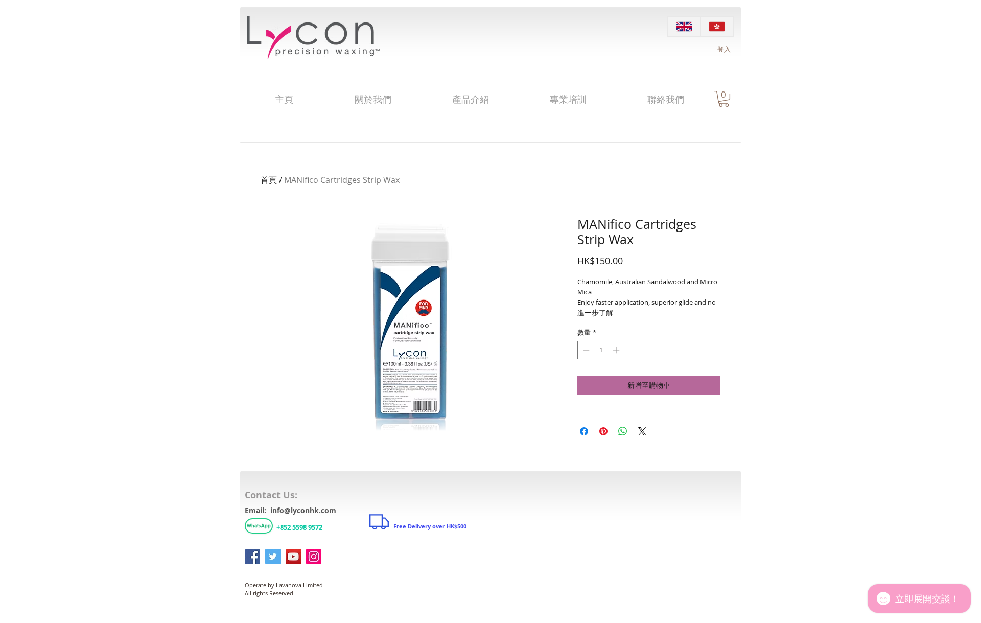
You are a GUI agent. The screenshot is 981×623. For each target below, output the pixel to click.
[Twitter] (273, 556)
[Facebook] (252, 556)
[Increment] (617, 350)
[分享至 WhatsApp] (623, 431)
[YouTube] (293, 556)
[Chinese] (717, 26)
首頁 (269, 180)
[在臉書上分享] (584, 431)
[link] (723, 99)
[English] (684, 26)
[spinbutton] (601, 350)
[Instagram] (313, 556)
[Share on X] (642, 431)
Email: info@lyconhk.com (290, 510)
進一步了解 (595, 312)
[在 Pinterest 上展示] (603, 431)
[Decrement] (585, 350)
